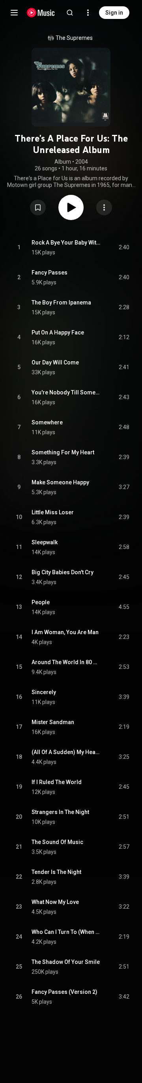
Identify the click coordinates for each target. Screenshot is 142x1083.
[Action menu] (104, 207)
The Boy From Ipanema (61, 302)
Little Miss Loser (53, 512)
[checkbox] (124, 247)
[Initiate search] (70, 12)
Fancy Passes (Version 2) (64, 992)
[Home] (41, 12)
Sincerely (44, 692)
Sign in (114, 12)
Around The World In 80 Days (66, 662)
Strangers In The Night (60, 812)
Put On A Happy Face (58, 332)
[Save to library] (38, 207)
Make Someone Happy (60, 482)
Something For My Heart (63, 452)
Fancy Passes (49, 272)
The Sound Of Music (57, 842)
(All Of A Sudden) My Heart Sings (66, 752)
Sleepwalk (45, 542)
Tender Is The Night (56, 872)
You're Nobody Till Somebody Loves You (66, 392)
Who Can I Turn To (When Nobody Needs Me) (66, 932)
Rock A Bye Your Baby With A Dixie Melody (66, 242)
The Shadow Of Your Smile (66, 962)
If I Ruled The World (57, 782)
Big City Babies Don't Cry (62, 572)
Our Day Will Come (55, 362)
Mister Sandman (53, 722)
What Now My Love (55, 902)
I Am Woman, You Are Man (65, 632)
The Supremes (74, 38)
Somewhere (47, 422)
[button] (38, 207)
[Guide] (14, 12)
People (41, 602)
